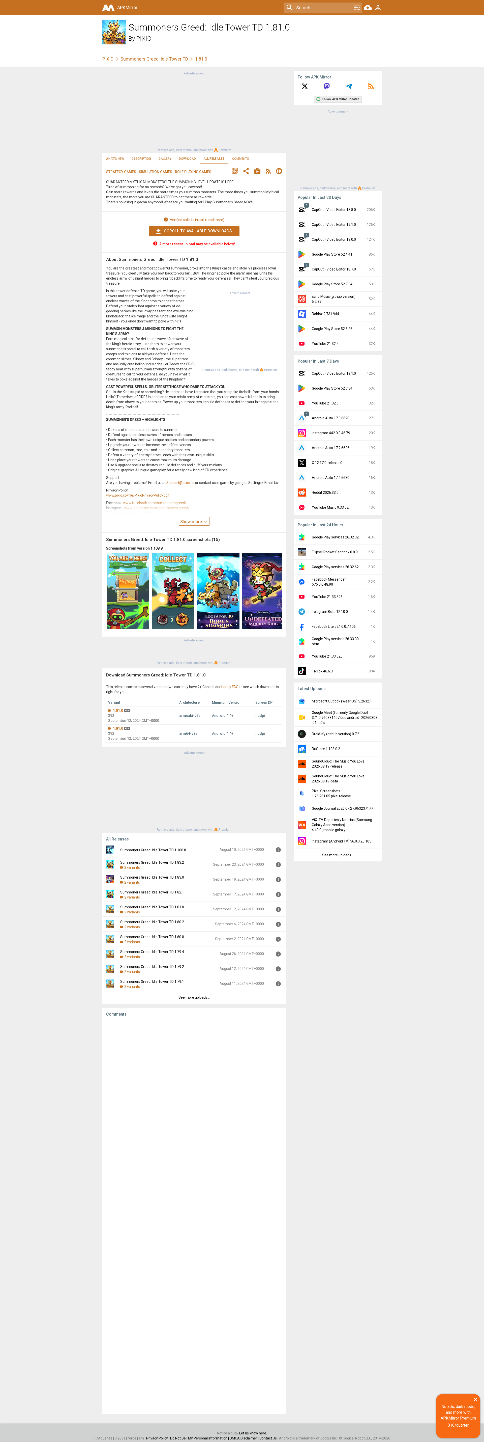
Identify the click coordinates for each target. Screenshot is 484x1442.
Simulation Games (155, 172)
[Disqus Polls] (194, 1084)
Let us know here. (253, 1433)
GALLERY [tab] (165, 158)
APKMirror (127, 7)
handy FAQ (229, 687)
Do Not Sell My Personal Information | (200, 1438)
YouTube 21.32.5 (325, 344)
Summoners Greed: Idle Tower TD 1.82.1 (152, 892)
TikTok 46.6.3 (322, 671)
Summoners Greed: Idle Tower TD (154, 59)
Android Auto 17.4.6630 (330, 478)
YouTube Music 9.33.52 (330, 507)
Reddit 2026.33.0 (325, 493)
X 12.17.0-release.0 (327, 463)
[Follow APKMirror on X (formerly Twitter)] (305, 88)
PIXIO (144, 38)
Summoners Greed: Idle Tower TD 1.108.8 (153, 850)
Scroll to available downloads (198, 231)
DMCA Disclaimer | (244, 1438)
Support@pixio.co (180, 483)
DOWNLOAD (187, 158)
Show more (191, 521)
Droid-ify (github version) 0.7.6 (335, 734)
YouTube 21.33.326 (327, 597)
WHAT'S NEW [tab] (115, 158)
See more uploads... (194, 997)
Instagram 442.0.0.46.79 (331, 433)
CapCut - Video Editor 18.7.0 (334, 269)
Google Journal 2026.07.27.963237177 (342, 808)
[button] (235, 171)
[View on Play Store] (257, 171)
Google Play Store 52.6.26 (332, 329)
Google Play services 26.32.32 (335, 537)
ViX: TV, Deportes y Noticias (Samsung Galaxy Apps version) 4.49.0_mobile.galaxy (342, 825)
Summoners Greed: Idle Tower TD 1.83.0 (152, 877)
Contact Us (268, 1438)
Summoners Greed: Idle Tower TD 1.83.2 (152, 862)
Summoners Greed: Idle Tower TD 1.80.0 (152, 937)
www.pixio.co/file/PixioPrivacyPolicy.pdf (137, 495)
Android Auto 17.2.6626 (330, 448)
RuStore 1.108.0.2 (326, 749)
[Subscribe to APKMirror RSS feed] (371, 88)
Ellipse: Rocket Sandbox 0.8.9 (335, 552)
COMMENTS (240, 158)
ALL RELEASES (214, 158)
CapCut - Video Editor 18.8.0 (334, 210)
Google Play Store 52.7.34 (332, 284)
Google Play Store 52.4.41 (332, 254)
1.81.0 (118, 711)
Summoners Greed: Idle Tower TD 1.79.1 (152, 982)
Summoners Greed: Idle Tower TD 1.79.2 (152, 967)
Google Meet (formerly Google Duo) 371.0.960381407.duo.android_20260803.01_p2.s (344, 718)
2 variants (132, 867)
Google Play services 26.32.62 (335, 567)
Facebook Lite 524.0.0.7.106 (334, 626)
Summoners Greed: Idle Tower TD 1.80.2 (152, 922)
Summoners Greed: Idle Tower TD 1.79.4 (152, 952)
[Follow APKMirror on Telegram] (349, 88)
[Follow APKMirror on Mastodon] (327, 88)
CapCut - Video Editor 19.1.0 (334, 225)
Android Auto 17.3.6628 (330, 418)
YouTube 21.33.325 (327, 656)
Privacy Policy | (158, 1438)
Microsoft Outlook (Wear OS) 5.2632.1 (342, 701)
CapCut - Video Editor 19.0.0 (334, 239)
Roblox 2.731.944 (325, 314)
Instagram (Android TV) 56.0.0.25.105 (341, 841)
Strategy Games (121, 172)
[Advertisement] (194, 111)
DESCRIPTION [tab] (141, 158)
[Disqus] (194, 1215)
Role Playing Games (193, 172)
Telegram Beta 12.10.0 (330, 612)
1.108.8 (156, 548)
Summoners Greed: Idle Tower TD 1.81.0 (152, 907)
